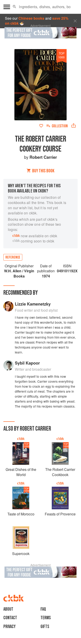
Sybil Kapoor (27, 363)
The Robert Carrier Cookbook (60, 472)
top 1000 (61, 55)
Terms (45, 618)
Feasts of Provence (60, 514)
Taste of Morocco (20, 514)
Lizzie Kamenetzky (33, 304)
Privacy (9, 626)
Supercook (20, 553)
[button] (14, 7)
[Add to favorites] (41, 126)
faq (43, 609)
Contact (10, 618)
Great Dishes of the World (21, 472)
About (8, 609)
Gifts (44, 626)
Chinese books (31, 18)
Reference (12, 257)
